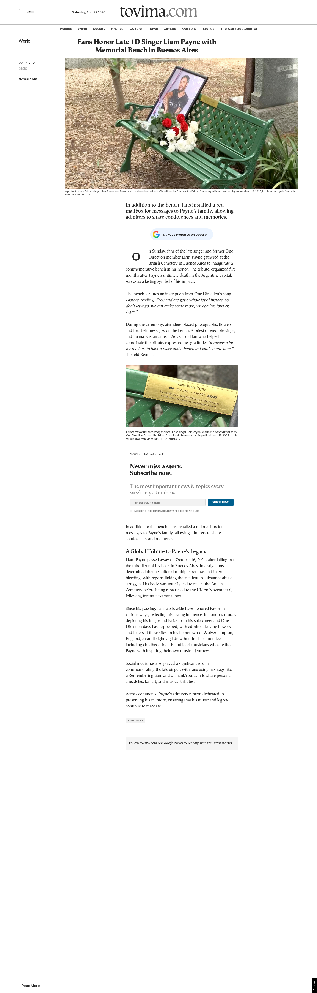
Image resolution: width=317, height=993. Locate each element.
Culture (136, 28)
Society (99, 28)
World (82, 28)
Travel (153, 28)
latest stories (222, 743)
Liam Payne (135, 720)
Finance (117, 28)
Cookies (314, 985)
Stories (208, 28)
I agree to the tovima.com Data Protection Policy (143, 511)
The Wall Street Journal (238, 28)
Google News (172, 743)
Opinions (189, 28)
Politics (66, 28)
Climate (170, 28)
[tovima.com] (158, 12)
